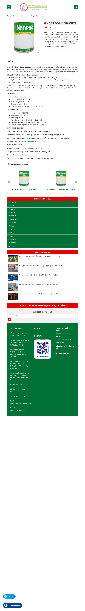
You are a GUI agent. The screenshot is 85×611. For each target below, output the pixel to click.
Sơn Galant (12, 223)
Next (76, 182)
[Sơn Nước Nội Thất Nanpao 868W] (24, 178)
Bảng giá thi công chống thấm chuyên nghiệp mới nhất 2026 (40, 266)
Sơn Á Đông (12, 216)
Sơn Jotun (11, 212)
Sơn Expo (11, 206)
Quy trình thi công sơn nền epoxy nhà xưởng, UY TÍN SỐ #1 (40, 256)
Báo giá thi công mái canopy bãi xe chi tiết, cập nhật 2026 (39, 284)
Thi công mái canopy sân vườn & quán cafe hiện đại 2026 (39, 294)
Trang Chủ (10, 16)
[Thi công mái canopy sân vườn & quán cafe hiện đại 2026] (13, 296)
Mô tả (10, 61)
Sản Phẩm (19, 16)
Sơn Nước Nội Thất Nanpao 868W (24, 189)
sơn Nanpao (28, 141)
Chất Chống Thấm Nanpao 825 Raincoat (61, 189)
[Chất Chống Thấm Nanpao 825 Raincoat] (61, 178)
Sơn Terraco (12, 243)
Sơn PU (9, 85)
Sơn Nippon (12, 239)
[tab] (11, 61)
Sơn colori (12, 202)
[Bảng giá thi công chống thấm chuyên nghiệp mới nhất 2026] (13, 268)
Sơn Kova (11, 236)
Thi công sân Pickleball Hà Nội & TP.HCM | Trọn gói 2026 (38, 275)
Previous (9, 182)
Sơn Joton (11, 229)
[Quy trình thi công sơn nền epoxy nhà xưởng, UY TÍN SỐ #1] (13, 258)
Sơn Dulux (11, 209)
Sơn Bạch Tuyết (13, 219)
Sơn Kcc (10, 233)
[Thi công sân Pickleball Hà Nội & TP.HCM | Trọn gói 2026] (13, 277)
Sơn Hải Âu (11, 226)
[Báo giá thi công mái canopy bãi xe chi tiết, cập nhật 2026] (13, 287)
